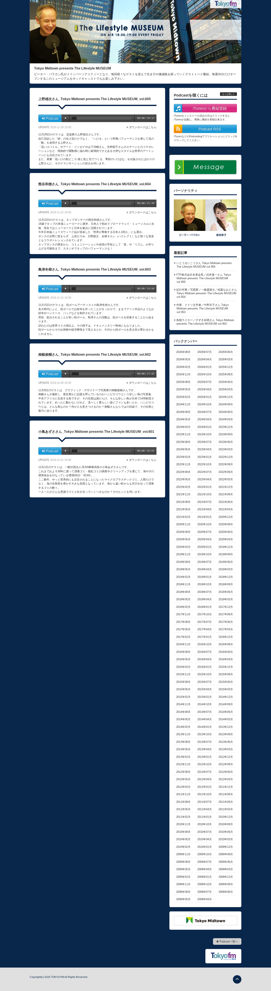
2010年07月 (204, 831)
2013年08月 (183, 741)
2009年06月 (225, 861)
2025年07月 (204, 382)
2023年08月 (183, 442)
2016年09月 (225, 644)
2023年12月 (225, 427)
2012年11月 (183, 764)
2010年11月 (183, 824)
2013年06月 (225, 741)
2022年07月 (204, 472)
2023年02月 (183, 457)
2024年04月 (204, 419)
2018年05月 (183, 599)
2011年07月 (204, 801)
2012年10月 (204, 764)
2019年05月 (183, 569)
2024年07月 (204, 412)
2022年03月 (225, 479)
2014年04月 (204, 719)
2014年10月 (204, 704)
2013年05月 (183, 749)
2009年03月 (225, 869)
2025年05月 (183, 389)
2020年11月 (183, 524)
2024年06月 (225, 412)
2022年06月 (225, 472)
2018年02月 (183, 606)
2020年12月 (225, 517)
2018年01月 (204, 606)
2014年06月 (225, 711)
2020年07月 (204, 532)
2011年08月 (183, 801)
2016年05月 (183, 659)
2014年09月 (225, 704)
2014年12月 (225, 696)
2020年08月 (183, 532)
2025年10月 (204, 374)
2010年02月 (183, 846)
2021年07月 (204, 502)
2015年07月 (204, 681)
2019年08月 (183, 562)
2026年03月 (225, 359)
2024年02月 (183, 427)
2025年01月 (204, 397)
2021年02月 (183, 517)
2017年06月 (225, 621)
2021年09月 (225, 494)
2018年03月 (225, 599)
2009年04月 (204, 869)
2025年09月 (225, 374)
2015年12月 (225, 666)
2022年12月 (225, 457)
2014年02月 (183, 726)
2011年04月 (204, 809)
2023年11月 (183, 434)
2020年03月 (225, 539)
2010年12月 (225, 816)
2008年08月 (183, 891)
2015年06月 (225, 681)
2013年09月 (225, 734)
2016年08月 (183, 651)
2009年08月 (183, 861)
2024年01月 (204, 427)
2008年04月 (204, 899)
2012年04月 (204, 779)
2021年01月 (204, 517)
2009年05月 (183, 869)
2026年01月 (204, 367)
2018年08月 (183, 592)
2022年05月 (183, 479)
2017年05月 (183, 629)
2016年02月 (183, 666)
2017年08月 (183, 621)
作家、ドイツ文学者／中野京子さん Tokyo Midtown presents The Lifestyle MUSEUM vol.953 (202, 308)
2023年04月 (204, 449)
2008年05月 (183, 899)
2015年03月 (225, 689)
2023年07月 (204, 442)
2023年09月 (225, 434)
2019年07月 (204, 562)
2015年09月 (225, 674)
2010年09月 (225, 824)
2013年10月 (204, 734)
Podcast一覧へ (228, 941)
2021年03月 (225, 509)
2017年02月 (183, 636)
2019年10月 (204, 554)
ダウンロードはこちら (142, 127)
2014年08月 (183, 711)
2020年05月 (183, 539)
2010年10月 (204, 824)
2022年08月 (183, 472)
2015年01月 (204, 696)
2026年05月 (183, 359)
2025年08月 (183, 382)
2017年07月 (204, 621)
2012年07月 (204, 771)
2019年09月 (225, 554)
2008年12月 (225, 876)
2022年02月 (183, 487)
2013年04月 (204, 749)
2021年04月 (204, 509)
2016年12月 (225, 636)
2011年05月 (183, 809)
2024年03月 (225, 419)
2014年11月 (183, 704)
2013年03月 (225, 749)
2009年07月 (204, 861)
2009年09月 (225, 854)
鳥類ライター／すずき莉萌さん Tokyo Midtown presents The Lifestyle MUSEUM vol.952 (205, 322)
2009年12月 (225, 846)
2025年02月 (183, 397)
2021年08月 (183, 502)
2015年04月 (204, 689)
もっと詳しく (228, 94)
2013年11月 (183, 734)
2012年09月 (225, 764)
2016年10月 (204, 644)
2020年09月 (225, 524)
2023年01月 (204, 457)
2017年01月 (204, 636)
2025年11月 (183, 374)
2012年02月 (183, 786)
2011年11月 (183, 794)
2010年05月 (183, 839)
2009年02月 (183, 876)
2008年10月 (204, 884)
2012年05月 (183, 779)
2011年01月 (204, 816)
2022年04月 (204, 479)
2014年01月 (204, 726)
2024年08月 (183, 412)
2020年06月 (225, 532)
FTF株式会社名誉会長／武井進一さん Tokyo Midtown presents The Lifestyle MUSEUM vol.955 (203, 278)
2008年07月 (204, 891)
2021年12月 (225, 487)
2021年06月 (225, 502)
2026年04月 (204, 359)
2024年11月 (183, 404)
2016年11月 (183, 644)
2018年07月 (204, 592)
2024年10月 (204, 404)
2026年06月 (225, 352)
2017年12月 (225, 606)
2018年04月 (204, 599)
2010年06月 (225, 831)
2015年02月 (183, 696)
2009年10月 (204, 854)
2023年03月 (225, 449)
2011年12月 (225, 786)
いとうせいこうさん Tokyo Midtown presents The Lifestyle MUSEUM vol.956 (204, 264)
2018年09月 (225, 584)
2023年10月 (204, 434)
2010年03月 (225, 839)
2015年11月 (183, 674)
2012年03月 (225, 779)
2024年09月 (225, 404)
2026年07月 (204, 352)
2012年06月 (225, 771)
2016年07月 (204, 651)
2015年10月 (204, 674)
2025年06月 (225, 382)
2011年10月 (204, 794)
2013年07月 (204, 741)
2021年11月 (183, 494)
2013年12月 (225, 726)
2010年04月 (204, 839)
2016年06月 (225, 651)
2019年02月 (183, 577)
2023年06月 (225, 442)
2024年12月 (225, 397)
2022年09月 (225, 464)
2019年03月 (225, 569)
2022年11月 (183, 464)
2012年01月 (204, 786)
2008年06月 (225, 891)
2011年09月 (225, 794)
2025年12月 (225, 367)
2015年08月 (183, 681)
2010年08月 (183, 831)
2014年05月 (183, 719)
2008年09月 (225, 884)
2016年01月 (204, 666)
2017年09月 (225, 614)
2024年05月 (183, 419)
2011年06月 (225, 801)
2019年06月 (225, 562)
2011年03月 (225, 809)
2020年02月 (183, 547)
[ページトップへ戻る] (237, 979)
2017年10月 (204, 614)
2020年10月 (204, 524)
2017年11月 (183, 614)
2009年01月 (204, 876)
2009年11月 (183, 854)
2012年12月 (225, 756)
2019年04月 (204, 569)
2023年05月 (183, 449)
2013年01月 (204, 756)
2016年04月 (204, 659)
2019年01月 (204, 577)
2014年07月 (204, 711)
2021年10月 (204, 494)
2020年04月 (204, 539)
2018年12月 (225, 577)
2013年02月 (183, 756)
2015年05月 (183, 689)
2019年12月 (225, 547)
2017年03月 (225, 629)
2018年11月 (183, 584)
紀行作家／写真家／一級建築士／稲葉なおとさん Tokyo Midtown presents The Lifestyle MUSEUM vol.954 (206, 293)
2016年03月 (225, 659)
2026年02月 (183, 367)
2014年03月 (225, 719)
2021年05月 (183, 509)
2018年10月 (204, 584)
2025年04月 (204, 389)
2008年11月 (183, 884)
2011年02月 (183, 816)
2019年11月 (183, 554)
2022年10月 (204, 464)
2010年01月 (204, 846)
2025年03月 (225, 389)
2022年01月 (204, 487)
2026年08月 (183, 352)
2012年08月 (183, 771)
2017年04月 (204, 629)
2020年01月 (204, 547)
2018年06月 (225, 592)
